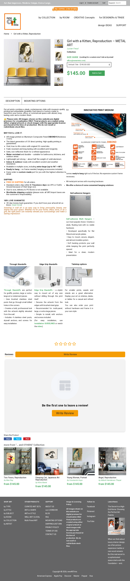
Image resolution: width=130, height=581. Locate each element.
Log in (81, 3)
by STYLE (7, 510)
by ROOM (64, 17)
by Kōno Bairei (41, 482)
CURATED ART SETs (33, 507)
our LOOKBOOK (51, 510)
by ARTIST (8, 524)
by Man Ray (8, 480)
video (39, 326)
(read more (16, 205)
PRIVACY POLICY (52, 527)
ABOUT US (49, 507)
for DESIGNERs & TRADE (111, 17)
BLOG (47, 513)
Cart (103, 3)
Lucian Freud (72, 48)
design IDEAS (105, 25)
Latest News (113, 502)
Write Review (70, 354)
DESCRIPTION (13, 101)
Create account (92, 3)
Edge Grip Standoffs (43, 290)
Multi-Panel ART (31, 520)
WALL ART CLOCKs (32, 517)
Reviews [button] (9, 354)
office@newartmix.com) (76, 60)
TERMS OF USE (51, 531)
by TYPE (7, 507)
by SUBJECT (9, 513)
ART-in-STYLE (30, 513)
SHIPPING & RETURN (53, 524)
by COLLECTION (47, 17)
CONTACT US (50, 534)
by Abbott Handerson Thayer (110, 480)
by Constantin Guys (74, 480)
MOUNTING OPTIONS (34, 101)
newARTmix (72, 572)
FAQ (47, 517)
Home (6, 34)
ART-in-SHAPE (30, 510)
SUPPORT (121, 25)
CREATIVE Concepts (84, 17)
